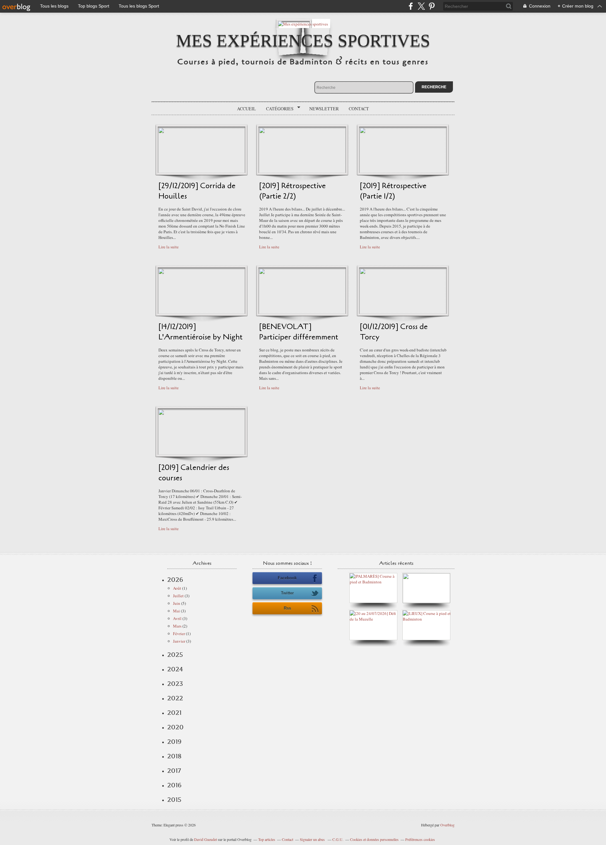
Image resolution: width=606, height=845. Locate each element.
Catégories (278, 109)
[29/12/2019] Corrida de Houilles (196, 191)
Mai (176, 611)
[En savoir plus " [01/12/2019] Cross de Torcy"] (402, 312)
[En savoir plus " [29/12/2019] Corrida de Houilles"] (201, 171)
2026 (175, 579)
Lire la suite (168, 247)
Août (177, 588)
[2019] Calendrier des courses (193, 472)
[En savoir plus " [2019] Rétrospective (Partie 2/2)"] (302, 171)
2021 (174, 712)
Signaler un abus (313, 839)
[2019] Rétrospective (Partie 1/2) (393, 191)
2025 (175, 654)
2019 (174, 741)
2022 (175, 698)
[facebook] (411, 6)
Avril (177, 618)
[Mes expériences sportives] (303, 23)
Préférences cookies (420, 839)
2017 (174, 770)
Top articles (266, 839)
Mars (177, 626)
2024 (175, 669)
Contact (359, 109)
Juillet (178, 596)
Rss (287, 608)
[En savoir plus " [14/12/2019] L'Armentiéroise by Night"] (201, 312)
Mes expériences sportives (303, 40)
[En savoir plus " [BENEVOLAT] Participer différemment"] (302, 312)
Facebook (287, 578)
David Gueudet (205, 839)
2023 (175, 683)
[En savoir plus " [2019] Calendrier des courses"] (201, 453)
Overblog (447, 824)
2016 (174, 785)
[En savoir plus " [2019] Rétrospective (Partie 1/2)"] (402, 171)
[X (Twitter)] (421, 6)
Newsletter (324, 109)
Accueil (246, 109)
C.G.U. (337, 839)
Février (179, 633)
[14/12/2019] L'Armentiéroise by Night (200, 331)
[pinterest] (432, 6)
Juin (176, 603)
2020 (175, 727)
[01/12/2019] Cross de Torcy (394, 331)
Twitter (287, 593)
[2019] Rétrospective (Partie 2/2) (292, 191)
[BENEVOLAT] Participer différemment (298, 331)
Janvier (179, 641)
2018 (174, 756)
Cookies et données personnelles (374, 839)
